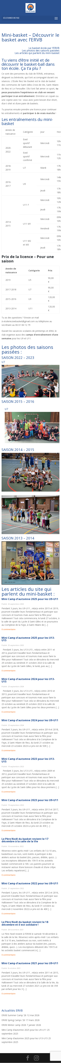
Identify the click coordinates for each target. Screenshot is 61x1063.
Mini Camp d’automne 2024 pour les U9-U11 (30, 720)
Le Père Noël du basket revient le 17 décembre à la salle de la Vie (25, 840)
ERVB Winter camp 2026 (14, 1024)
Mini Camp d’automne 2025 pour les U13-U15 (28, 639)
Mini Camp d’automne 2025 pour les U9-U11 (30, 599)
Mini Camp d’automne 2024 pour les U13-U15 (28, 680)
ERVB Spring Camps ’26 (13, 1020)
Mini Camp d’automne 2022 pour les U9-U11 (30, 883)
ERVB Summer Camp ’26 (14, 1015)
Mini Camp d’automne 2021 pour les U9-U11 (30, 963)
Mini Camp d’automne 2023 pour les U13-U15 (28, 760)
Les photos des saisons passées (40, 50)
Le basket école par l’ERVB (44, 48)
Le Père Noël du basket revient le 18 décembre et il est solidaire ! (25, 923)
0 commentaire (8, 629)
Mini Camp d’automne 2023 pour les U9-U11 (30, 800)
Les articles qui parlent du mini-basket (37, 53)
